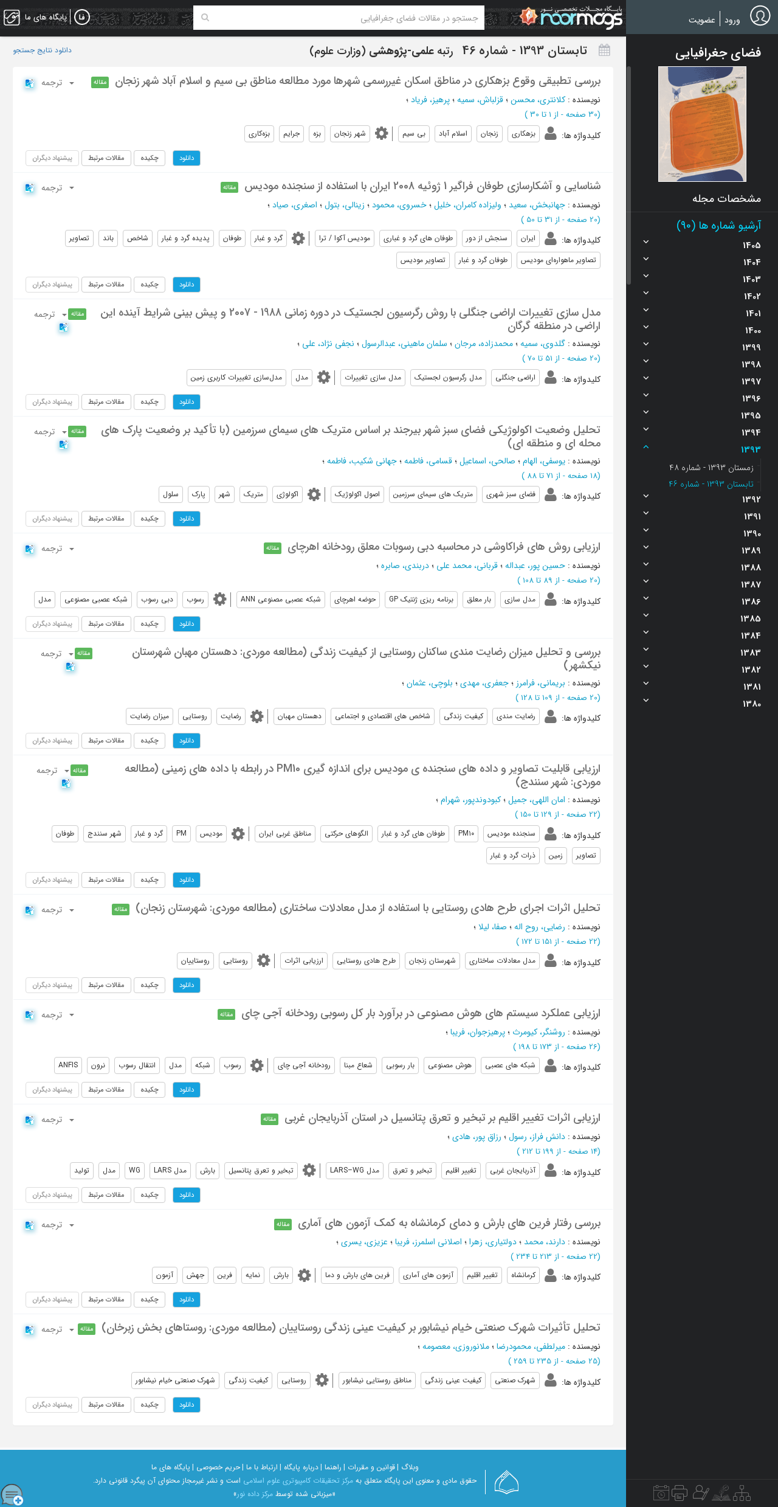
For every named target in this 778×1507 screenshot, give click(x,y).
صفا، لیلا (492, 927)
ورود (732, 20)
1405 (752, 245)
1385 (750, 619)
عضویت (702, 20)
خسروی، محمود (399, 205)
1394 (751, 433)
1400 (753, 331)
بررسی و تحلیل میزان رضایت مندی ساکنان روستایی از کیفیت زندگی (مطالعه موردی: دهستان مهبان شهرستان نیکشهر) (366, 658)
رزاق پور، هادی (476, 1136)
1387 (751, 585)
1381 (752, 687)
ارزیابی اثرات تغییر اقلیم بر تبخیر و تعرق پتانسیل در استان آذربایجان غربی (442, 1117)
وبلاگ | (408, 1467)
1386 (751, 602)
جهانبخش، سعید (537, 205)
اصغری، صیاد (294, 205)
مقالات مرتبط (106, 158)
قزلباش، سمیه (480, 99)
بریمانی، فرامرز (540, 683)
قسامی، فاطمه (428, 461)
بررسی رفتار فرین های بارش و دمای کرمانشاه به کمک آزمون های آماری (449, 1223)
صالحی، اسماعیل (487, 461)
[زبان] (82, 17)
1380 (752, 704)
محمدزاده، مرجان (484, 343)
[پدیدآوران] (699, 1496)
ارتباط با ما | (260, 1467)
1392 (751, 500)
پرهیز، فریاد (430, 99)
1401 (753, 314)
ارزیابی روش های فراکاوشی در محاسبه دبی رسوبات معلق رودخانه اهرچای (444, 546)
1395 (751, 416)
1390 (752, 534)
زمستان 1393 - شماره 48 (711, 468)
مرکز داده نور (255, 1494)
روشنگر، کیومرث (538, 1032)
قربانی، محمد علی (467, 565)
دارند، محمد (544, 1242)
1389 (751, 551)
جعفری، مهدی (484, 683)
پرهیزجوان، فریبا (477, 1032)
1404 (752, 262)
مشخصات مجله (726, 198)
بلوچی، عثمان (430, 683)
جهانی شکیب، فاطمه (362, 461)
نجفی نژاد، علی (328, 343)
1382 (751, 670)
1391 (752, 517)
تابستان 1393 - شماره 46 (711, 484)
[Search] (205, 17)
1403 (752, 279)
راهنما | (331, 1467)
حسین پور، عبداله (535, 565)
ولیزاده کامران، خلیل (467, 205)
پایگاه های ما (170, 1467)
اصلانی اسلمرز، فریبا (428, 1242)
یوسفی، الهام (544, 461)
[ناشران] (679, 1496)
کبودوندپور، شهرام (471, 799)
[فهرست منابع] (742, 1496)
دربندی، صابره (405, 565)
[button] (702, 124)
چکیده (149, 158)
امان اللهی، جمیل (536, 799)
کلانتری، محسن (538, 99)
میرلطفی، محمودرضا (531, 1346)
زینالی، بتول (345, 205)
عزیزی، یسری (364, 1242)
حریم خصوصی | (216, 1467)
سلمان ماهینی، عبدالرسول (404, 343)
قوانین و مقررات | (369, 1467)
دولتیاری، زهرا (493, 1242)
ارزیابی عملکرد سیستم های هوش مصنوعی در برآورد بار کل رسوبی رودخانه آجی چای (421, 1013)
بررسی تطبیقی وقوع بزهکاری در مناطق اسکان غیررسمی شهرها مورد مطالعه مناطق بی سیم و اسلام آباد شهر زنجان (358, 80)
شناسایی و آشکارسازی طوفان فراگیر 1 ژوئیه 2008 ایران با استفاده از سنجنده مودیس (422, 186)
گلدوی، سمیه (542, 343)
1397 (751, 382)
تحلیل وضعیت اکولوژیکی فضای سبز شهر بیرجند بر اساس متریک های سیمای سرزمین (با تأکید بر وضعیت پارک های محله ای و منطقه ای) (351, 436)
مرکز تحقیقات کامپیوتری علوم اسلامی (298, 1480)
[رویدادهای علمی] (661, 1496)
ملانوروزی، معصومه (455, 1346)
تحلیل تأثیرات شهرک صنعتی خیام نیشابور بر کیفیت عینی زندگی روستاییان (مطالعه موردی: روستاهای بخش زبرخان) (351, 1327)
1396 (751, 399)
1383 (750, 653)
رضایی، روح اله (539, 927)
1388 (751, 568)
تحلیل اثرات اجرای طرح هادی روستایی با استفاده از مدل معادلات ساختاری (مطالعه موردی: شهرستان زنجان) (368, 907)
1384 (751, 636)
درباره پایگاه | (299, 1467)
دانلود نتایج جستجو (42, 50)
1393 (751, 450)
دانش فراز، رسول (537, 1136)
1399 (751, 348)
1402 (752, 296)
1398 (751, 365)
